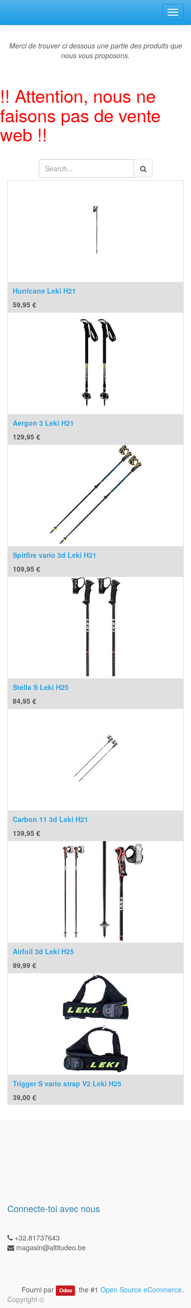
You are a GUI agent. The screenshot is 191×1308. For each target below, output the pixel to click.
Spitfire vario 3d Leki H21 (54, 555)
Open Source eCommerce (141, 1289)
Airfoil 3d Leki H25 (43, 951)
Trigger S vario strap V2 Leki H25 (67, 1083)
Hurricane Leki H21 (44, 291)
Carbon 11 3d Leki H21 (50, 819)
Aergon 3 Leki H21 (43, 423)
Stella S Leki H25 (41, 687)
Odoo (65, 1290)
